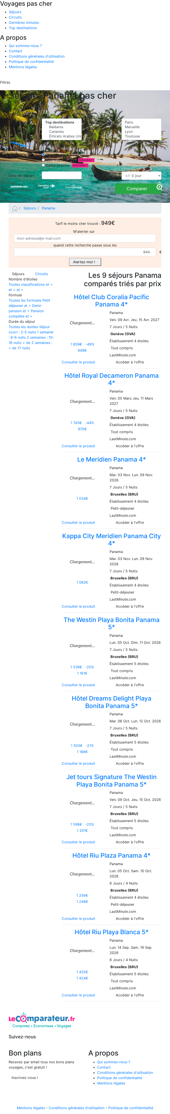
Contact (15, 51)
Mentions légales (23, 67)
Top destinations (23, 28)
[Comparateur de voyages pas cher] (14, 208)
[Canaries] (62, 131)
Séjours (15, 12)
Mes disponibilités (60, 160)
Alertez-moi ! (85, 262)
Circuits (15, 17)
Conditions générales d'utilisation (37, 56)
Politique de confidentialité (31, 61)
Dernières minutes (24, 22)
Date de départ (58, 154)
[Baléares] (62, 127)
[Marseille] (141, 127)
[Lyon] (141, 131)
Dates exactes (57, 165)
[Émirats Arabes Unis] (62, 136)
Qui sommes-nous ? (25, 45)
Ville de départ (101, 122)
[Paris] (141, 122)
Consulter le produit (79, 362)
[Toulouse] (141, 136)
